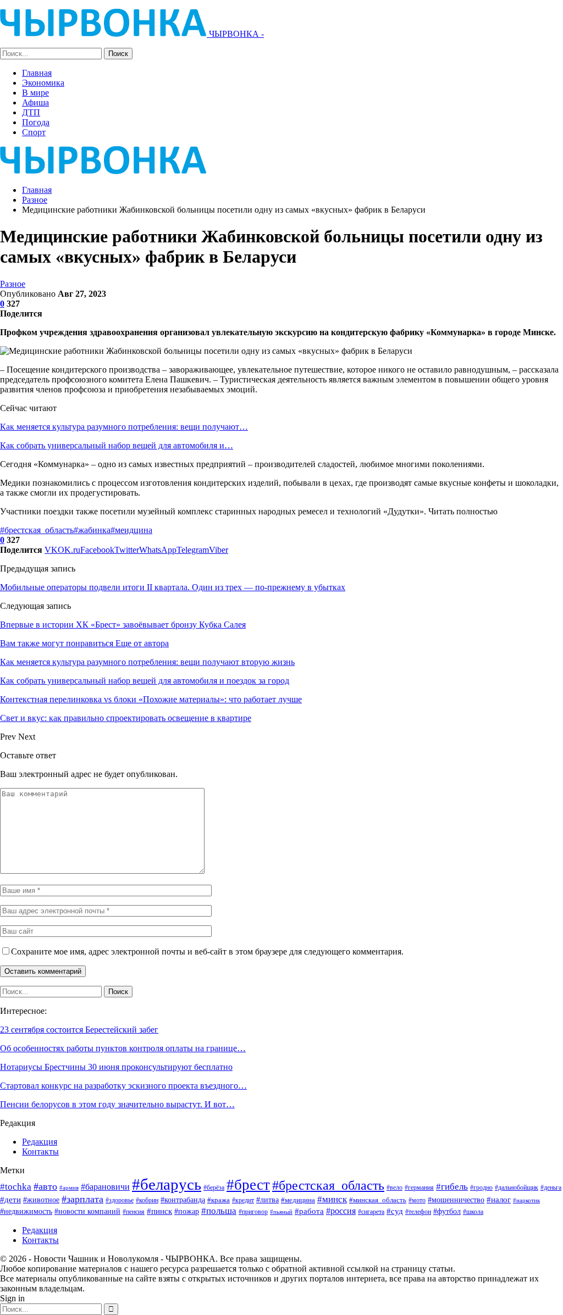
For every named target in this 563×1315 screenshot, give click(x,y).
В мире (35, 92)
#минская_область (377, 1200)
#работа (309, 1211)
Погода (35, 122)
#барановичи (105, 1186)
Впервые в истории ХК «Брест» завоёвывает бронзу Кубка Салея (123, 624)
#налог (499, 1199)
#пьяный (281, 1212)
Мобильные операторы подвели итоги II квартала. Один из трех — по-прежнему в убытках (172, 587)
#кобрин (147, 1200)
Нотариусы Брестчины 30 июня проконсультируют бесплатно (116, 1067)
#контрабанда (183, 1199)
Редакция (39, 1141)
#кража (218, 1200)
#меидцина (131, 530)
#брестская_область (37, 530)
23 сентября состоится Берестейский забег (79, 1029)
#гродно (481, 1187)
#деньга (550, 1187)
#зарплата (82, 1199)
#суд (395, 1211)
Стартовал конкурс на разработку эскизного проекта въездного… (123, 1085)
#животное (41, 1200)
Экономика (43, 82)
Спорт (34, 132)
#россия (341, 1211)
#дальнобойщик (516, 1187)
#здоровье (120, 1200)
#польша (218, 1210)
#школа (473, 1212)
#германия (419, 1187)
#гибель (452, 1186)
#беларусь (166, 1184)
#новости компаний (87, 1211)
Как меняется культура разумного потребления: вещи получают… (124, 426)
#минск (332, 1199)
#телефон (418, 1212)
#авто (45, 1186)
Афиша (35, 102)
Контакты (40, 1151)
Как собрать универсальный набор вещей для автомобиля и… (116, 445)
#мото (417, 1200)
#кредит (243, 1200)
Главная (37, 72)
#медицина (298, 1200)
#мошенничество (456, 1199)
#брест (248, 1185)
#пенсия (134, 1212)
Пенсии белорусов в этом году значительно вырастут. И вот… (117, 1104)
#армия (69, 1187)
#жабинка (92, 530)
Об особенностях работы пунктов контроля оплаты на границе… (123, 1048)
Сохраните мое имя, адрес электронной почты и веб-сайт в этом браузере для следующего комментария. (207, 951)
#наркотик (526, 1200)
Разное (12, 283)
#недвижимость (26, 1211)
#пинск (159, 1211)
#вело (394, 1187)
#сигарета (371, 1212)
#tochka (15, 1186)
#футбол (447, 1211)
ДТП (31, 112)
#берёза (213, 1187)
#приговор (253, 1212)
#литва (267, 1199)
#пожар (186, 1211)
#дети (10, 1199)
